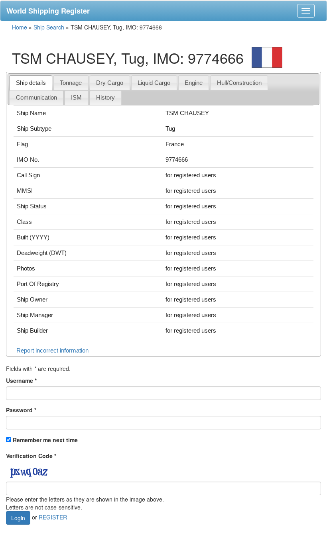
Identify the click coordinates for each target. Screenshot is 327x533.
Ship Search (48, 27)
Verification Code (31, 456)
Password (21, 410)
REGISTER (53, 517)
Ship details (31, 82)
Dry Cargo (109, 82)
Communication (36, 97)
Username (21, 380)
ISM (76, 97)
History (105, 97)
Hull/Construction (239, 82)
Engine (194, 82)
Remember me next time (45, 440)
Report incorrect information (52, 350)
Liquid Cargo (154, 82)
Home (19, 27)
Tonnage (71, 82)
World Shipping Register (48, 11)
